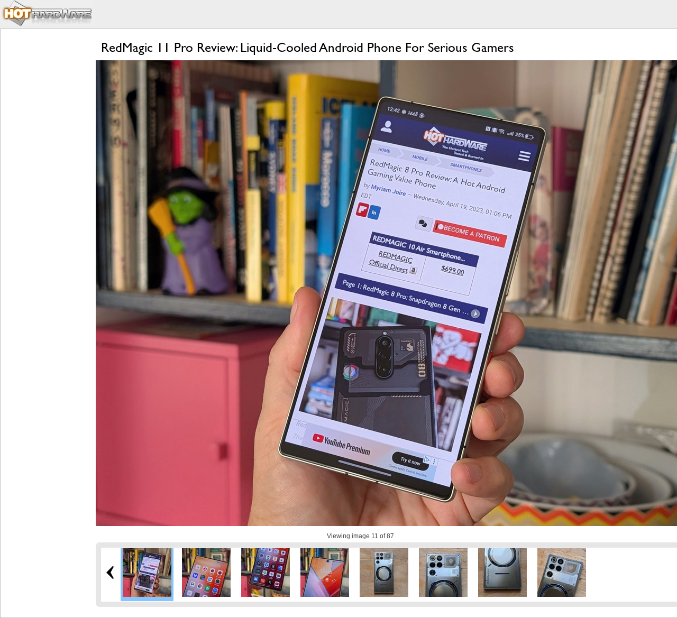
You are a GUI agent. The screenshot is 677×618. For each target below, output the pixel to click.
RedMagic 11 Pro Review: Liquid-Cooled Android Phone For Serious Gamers (307, 47)
